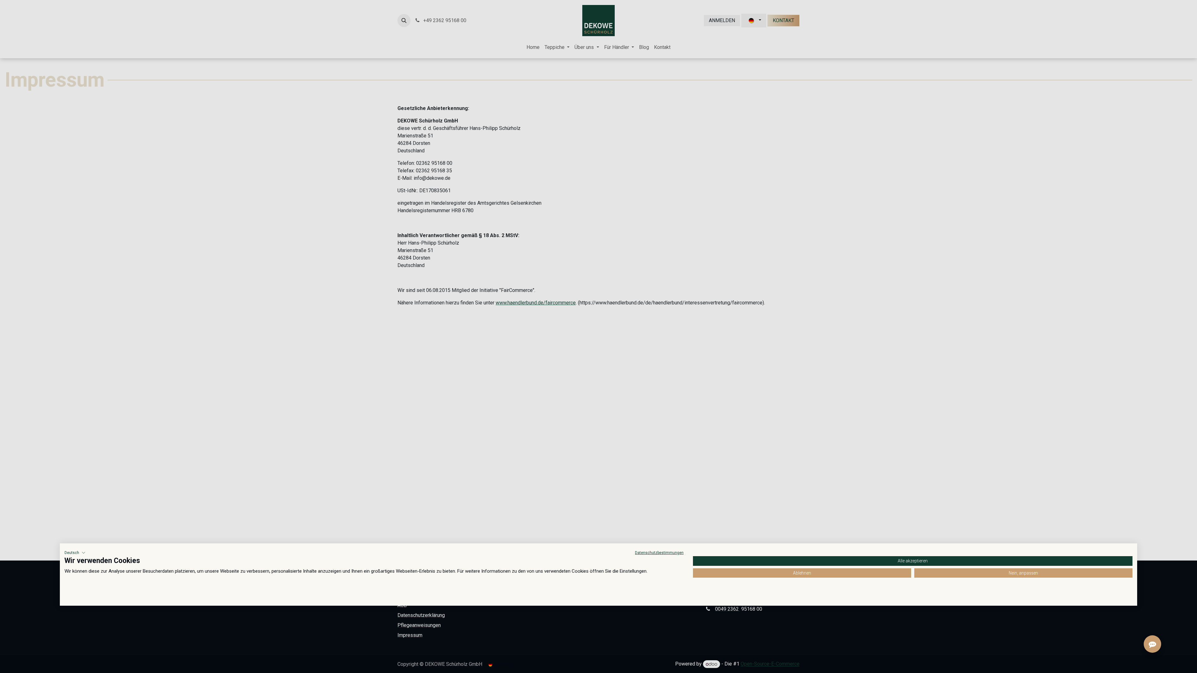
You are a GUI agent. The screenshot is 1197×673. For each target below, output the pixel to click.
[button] (75, 552)
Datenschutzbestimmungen (659, 553)
